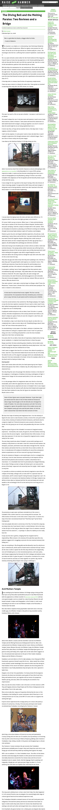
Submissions (33, 6)
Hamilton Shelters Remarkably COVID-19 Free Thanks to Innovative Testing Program (53, 202)
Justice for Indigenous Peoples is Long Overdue (52, 24)
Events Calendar (53, 10)
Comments (25, 6)
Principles (11, 6)
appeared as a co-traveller (9, 171)
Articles (50, 360)
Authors (18, 6)
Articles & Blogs (52, 363)
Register (41, 6)
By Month (50, 335)
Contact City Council (51, 349)
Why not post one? (53, 17)
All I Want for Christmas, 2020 (52, 185)
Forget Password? (26, 8)
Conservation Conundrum (51, 267)
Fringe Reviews (52, 356)
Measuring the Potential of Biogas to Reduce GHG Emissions (53, 301)
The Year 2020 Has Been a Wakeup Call (52, 157)
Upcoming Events (53, 365)
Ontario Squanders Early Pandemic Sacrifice (53, 319)
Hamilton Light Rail (52, 352)
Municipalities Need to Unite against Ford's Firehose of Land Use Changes (52, 127)
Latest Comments (52, 347)
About (5, 6)
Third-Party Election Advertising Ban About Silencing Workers (52, 39)
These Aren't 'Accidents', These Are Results (53, 252)
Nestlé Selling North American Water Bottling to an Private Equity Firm (52, 81)
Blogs (49, 362)
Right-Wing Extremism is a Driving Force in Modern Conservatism (52, 110)
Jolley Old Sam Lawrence (52, 94)
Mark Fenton (7, 31)
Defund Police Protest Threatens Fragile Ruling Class (53, 282)
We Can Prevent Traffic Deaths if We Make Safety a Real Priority (53, 236)
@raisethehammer (53, 366)
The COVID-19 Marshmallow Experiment (52, 172)
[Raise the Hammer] (16, 4)
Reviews (4, 11)
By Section (51, 337)
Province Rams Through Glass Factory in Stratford (52, 220)
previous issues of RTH (31, 597)
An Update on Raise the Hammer (53, 68)
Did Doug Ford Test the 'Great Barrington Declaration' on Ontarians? (52, 55)
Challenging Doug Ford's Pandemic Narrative (53, 143)
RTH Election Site (53, 354)
